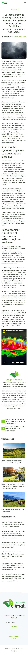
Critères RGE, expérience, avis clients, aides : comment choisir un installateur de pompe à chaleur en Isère (13, 486)
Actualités (14, 9)
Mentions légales (14, 636)
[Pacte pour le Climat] (4, 2)
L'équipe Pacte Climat (20, 36)
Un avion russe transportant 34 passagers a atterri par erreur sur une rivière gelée (15, 421)
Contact (14, 638)
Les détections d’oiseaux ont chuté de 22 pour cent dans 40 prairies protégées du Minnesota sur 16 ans (13, 545)
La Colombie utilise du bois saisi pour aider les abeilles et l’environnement (14, 429)
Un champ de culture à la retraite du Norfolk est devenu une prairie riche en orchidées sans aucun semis (12, 524)
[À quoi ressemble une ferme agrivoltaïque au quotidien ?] (14, 506)
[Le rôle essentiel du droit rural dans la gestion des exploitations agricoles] (14, 457)
